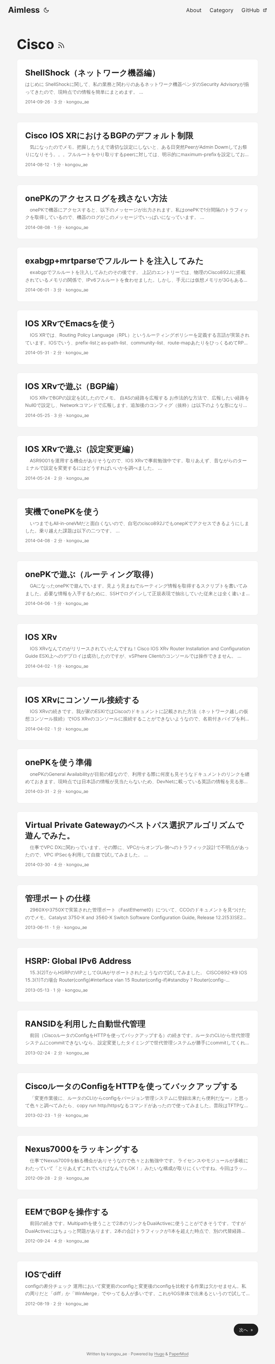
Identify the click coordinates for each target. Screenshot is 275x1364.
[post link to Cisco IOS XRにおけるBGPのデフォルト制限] (137, 149)
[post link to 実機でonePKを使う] (137, 525)
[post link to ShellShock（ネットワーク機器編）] (137, 86)
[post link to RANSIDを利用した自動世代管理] (137, 1037)
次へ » (246, 1329)
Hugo (159, 1353)
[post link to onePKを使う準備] (137, 776)
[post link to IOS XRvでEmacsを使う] (137, 337)
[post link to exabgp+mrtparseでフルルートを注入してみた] (137, 274)
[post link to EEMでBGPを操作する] (137, 1225)
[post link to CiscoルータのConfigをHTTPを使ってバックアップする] (137, 1100)
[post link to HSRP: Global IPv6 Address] (137, 975)
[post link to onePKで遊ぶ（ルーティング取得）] (137, 588)
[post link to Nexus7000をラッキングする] (137, 1163)
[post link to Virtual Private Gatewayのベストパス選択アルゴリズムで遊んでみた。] (137, 844)
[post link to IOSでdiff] (137, 1288)
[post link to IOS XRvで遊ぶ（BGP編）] (137, 400)
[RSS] (61, 44)
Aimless (24, 10)
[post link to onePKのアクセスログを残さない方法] (137, 212)
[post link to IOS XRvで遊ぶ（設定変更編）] (137, 463)
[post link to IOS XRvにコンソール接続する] (137, 714)
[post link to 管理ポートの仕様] (137, 912)
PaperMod (178, 1353)
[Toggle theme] (46, 10)
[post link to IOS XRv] (137, 651)
